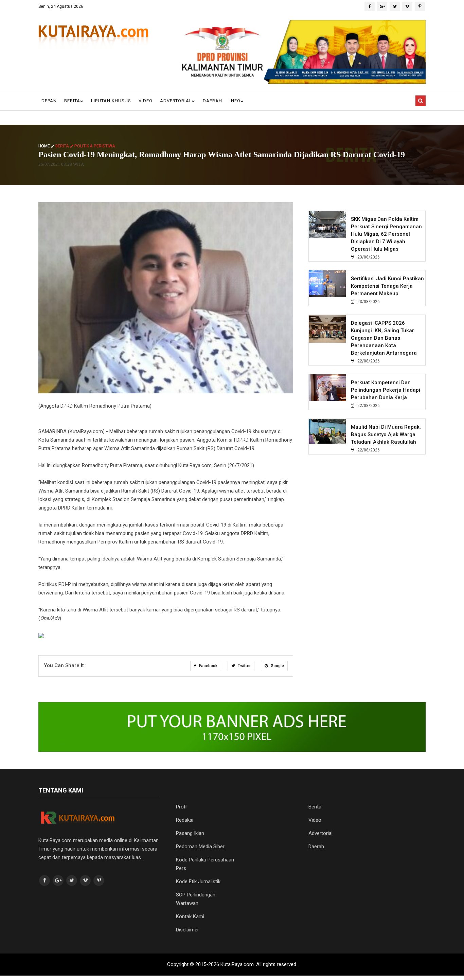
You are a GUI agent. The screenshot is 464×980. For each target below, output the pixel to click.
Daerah (212, 100)
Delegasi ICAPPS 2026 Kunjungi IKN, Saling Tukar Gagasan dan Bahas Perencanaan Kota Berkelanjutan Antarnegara (384, 338)
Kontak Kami (190, 916)
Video (146, 100)
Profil (182, 807)
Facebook (207, 665)
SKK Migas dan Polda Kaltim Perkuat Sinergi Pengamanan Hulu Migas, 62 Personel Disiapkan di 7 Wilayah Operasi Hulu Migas (386, 234)
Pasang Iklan (190, 833)
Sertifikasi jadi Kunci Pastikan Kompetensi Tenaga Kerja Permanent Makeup (387, 286)
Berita (72, 100)
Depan (49, 100)
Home (44, 146)
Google (277, 665)
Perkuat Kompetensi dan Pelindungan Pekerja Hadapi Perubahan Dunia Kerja (385, 389)
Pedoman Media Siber (200, 846)
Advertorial (176, 100)
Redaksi (184, 820)
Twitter (244, 665)
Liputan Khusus (111, 100)
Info (235, 100)
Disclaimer (187, 930)
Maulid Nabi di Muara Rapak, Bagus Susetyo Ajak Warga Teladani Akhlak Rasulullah (386, 434)
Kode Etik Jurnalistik (198, 881)
